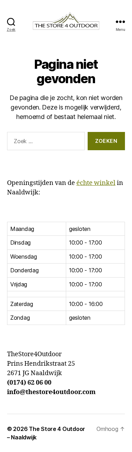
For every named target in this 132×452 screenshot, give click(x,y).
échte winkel (95, 183)
